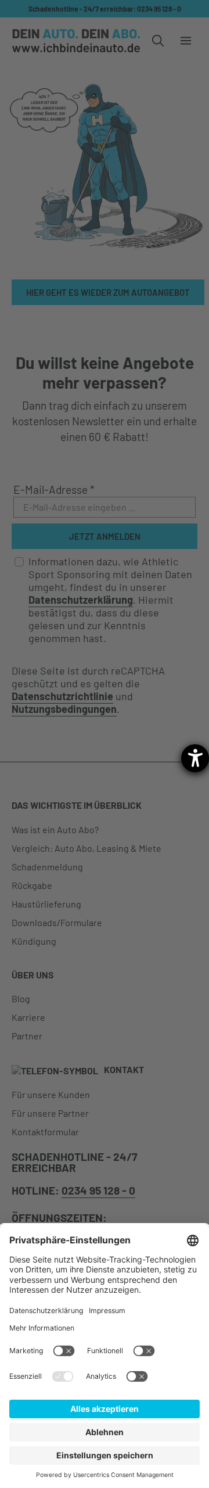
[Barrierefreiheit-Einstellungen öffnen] (195, 758)
